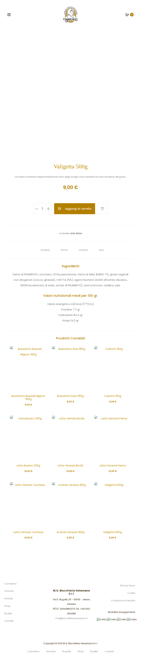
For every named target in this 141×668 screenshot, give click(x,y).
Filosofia (9, 591)
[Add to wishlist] (102, 208)
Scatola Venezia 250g (70, 532)
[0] (127, 14)
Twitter (64, 250)
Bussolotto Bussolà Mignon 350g (28, 397)
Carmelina (10, 583)
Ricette (8, 613)
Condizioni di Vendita (123, 600)
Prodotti (8, 598)
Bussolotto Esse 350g (70, 396)
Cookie (131, 593)
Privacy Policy (127, 585)
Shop (7, 606)
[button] (36, 208)
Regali (79, 233)
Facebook (45, 250)
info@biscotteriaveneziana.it (71, 618)
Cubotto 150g (112, 396)
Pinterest (84, 250)
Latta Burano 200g (28, 465)
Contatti (9, 620)
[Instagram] (79, 660)
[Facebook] (71, 660)
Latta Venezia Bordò (70, 465)
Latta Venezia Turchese (28, 532)
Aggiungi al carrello (77, 209)
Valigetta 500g (112, 532)
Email (101, 250)
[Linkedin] (63, 660)
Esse (72, 233)
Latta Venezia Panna (113, 465)
